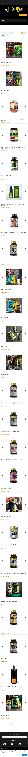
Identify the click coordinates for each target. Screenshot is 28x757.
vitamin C (3, 261)
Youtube (23, 744)
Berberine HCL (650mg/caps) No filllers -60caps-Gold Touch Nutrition (13, 233)
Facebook (8, 744)
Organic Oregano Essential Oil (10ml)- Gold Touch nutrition (12, 205)
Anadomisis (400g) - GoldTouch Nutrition (10, 545)
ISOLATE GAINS (5, 90)
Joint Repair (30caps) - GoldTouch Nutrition (11, 431)
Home (2, 27)
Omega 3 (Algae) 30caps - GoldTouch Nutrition (12, 459)
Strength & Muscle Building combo (9, 601)
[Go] (26, 737)
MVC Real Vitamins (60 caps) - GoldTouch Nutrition (13, 403)
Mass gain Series (5, 374)
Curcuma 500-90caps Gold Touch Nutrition (11, 630)
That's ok (24, 755)
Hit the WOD (4, 346)
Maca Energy (4, 658)
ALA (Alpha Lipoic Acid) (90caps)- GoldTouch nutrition (13, 573)
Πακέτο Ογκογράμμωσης (7, 62)
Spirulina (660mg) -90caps (7, 175)
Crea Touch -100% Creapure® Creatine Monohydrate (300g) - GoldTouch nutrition (13, 148)
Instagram (16, 744)
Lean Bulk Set (4, 317)
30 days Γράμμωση (5, 715)
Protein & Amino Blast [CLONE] (8, 516)
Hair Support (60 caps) (6, 488)
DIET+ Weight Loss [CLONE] (7, 289)
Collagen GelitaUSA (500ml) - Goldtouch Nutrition (12, 686)
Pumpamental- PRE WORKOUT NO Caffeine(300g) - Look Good (13, 119)
